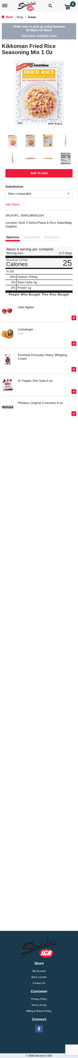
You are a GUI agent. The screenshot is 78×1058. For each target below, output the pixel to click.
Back (9, 17)
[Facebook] (39, 1029)
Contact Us (39, 983)
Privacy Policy (39, 999)
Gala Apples (26, 307)
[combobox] (39, 194)
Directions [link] (52, 237)
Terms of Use (39, 1005)
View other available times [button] (39, 35)
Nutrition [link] (12, 237)
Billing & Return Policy (39, 1011)
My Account (39, 971)
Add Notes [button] (12, 204)
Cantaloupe (25, 329)
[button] (12, 141)
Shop (19, 17)
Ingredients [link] (32, 237)
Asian (32, 17)
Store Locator (39, 977)
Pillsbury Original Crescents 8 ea (40, 403)
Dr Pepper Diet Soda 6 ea (35, 381)
